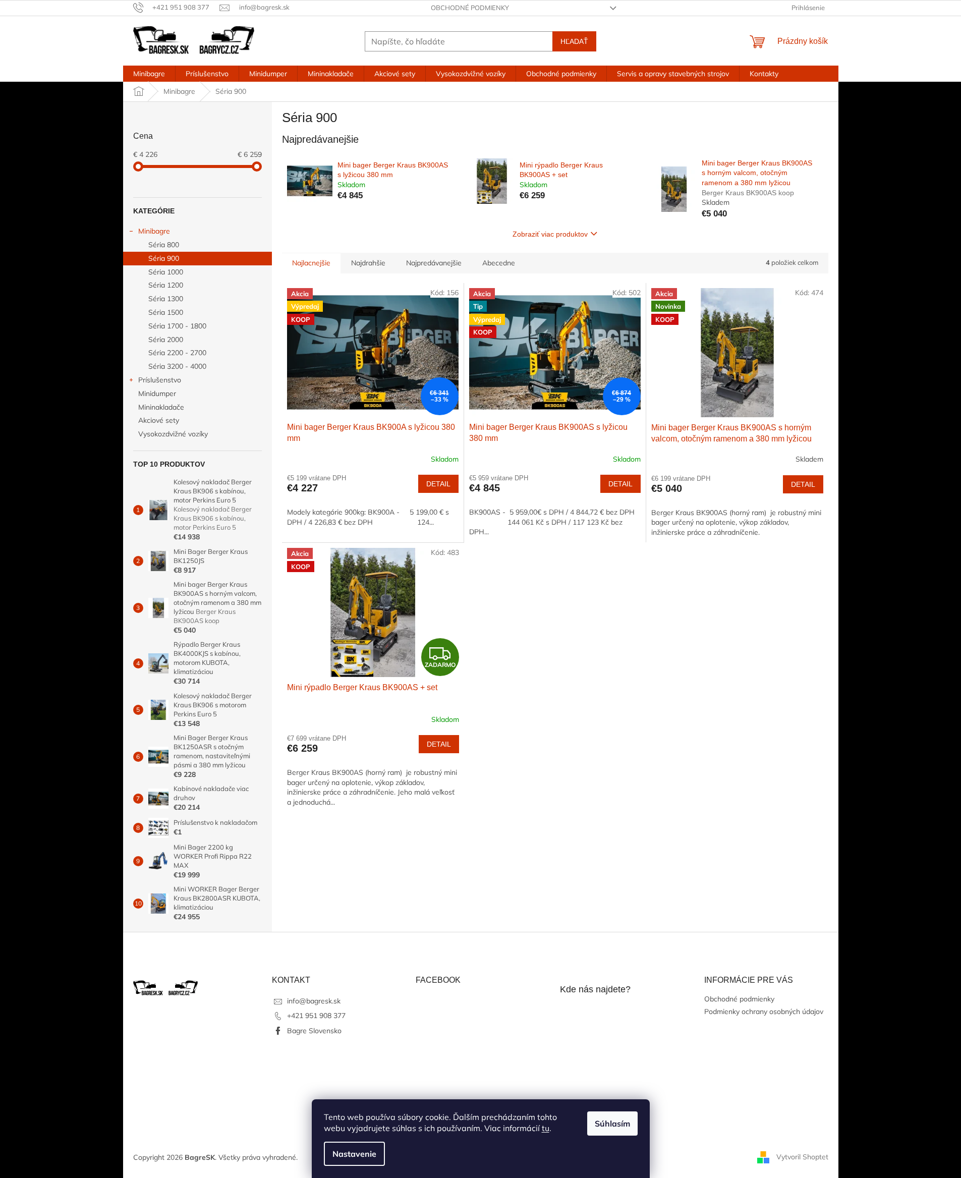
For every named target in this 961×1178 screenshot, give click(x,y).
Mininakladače (161, 407)
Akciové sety (158, 420)
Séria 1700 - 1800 (177, 325)
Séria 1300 (165, 298)
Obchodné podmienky (470, 8)
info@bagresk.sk (314, 1000)
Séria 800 (163, 244)
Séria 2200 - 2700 (177, 352)
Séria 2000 (165, 339)
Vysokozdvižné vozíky (173, 433)
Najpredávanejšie (434, 262)
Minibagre (154, 231)
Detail (438, 484)
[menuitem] (149, 74)
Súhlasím (612, 1123)
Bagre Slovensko (314, 1030)
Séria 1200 (165, 285)
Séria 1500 (165, 312)
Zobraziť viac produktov (550, 234)
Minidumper (157, 393)
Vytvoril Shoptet (802, 1156)
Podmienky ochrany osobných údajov (763, 1011)
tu (545, 1128)
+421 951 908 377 (316, 1015)
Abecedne (498, 262)
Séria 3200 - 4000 (177, 366)
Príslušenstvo (159, 379)
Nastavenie (354, 1154)
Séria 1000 (165, 271)
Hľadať (574, 41)
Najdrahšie (368, 262)
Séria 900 (163, 258)
